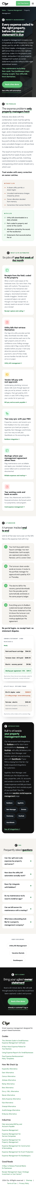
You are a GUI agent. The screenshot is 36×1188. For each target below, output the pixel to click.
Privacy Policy (24, 1183)
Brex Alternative (8, 1088)
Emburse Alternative (9, 1114)
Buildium (10, 744)
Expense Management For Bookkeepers (16, 1156)
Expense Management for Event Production (17, 1152)
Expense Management (15, 10)
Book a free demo (12, 84)
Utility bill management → (13, 363)
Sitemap (29, 1180)
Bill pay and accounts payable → (15, 402)
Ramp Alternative (8, 1084)
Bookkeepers (18, 960)
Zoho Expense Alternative (11, 1099)
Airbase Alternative (9, 1080)
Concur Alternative (8, 1076)
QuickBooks (16, 759)
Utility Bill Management (18, 946)
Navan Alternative (8, 1095)
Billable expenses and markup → (15, 475)
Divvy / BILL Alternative (10, 1091)
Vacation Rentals (18, 953)
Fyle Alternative (7, 1103)
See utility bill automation (11, 91)
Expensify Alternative (9, 1069)
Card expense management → (14, 507)
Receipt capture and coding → (14, 311)
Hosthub (7, 750)
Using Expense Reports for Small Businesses (17, 1053)
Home (4, 10)
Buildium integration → (12, 439)
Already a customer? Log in (18, 1008)
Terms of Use (11, 1183)
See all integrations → (12, 829)
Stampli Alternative (9, 1106)
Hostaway (20, 747)
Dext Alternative (8, 1073)
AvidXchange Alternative (11, 1110)
